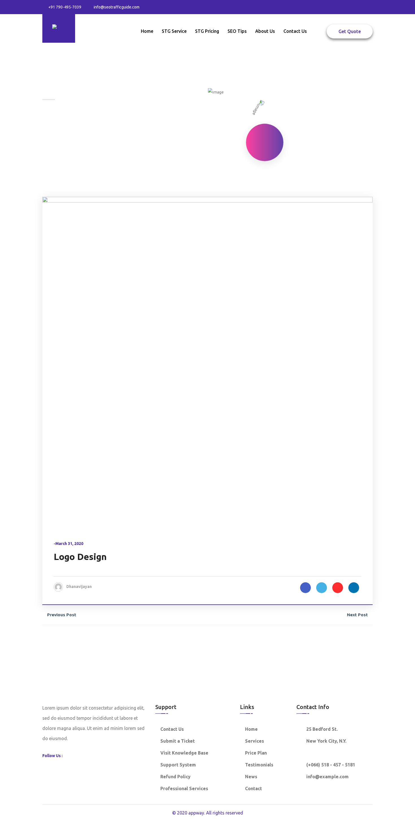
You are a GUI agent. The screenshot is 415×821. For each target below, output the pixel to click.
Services (254, 741)
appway (196, 812)
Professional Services (184, 788)
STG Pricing (207, 31)
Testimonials (259, 764)
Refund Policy (175, 776)
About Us (265, 31)
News (251, 776)
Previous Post (61, 614)
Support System (178, 764)
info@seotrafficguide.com (116, 7)
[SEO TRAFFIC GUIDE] (58, 28)
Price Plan (256, 752)
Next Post (357, 614)
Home (147, 31)
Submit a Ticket (177, 741)
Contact (253, 788)
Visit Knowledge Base (184, 752)
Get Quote (349, 31)
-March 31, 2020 (68, 543)
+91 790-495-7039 (64, 7)
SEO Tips (237, 31)
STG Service (174, 31)
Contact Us (295, 31)
